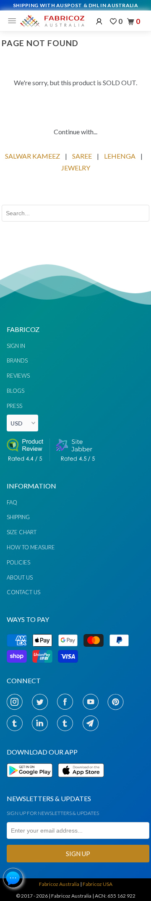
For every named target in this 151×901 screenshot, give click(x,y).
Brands (17, 360)
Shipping (18, 517)
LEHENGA (119, 156)
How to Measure (31, 547)
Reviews (18, 375)
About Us (20, 577)
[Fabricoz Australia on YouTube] (93, 702)
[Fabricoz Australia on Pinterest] (118, 702)
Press (14, 405)
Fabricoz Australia (59, 884)
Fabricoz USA (97, 884)
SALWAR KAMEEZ (32, 156)
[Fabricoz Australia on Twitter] (42, 702)
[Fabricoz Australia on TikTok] (67, 723)
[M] (14, 20)
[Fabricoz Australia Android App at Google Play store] (32, 782)
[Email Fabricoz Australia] (93, 723)
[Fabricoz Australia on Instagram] (17, 702)
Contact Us (23, 592)
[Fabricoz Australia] (52, 21)
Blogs (15, 390)
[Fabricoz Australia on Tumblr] (17, 723)
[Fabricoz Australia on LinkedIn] (42, 723)
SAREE (82, 156)
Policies (18, 562)
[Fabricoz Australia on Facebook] (67, 702)
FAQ (12, 502)
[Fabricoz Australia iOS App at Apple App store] (80, 782)
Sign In (16, 345)
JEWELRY (75, 168)
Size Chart (21, 532)
